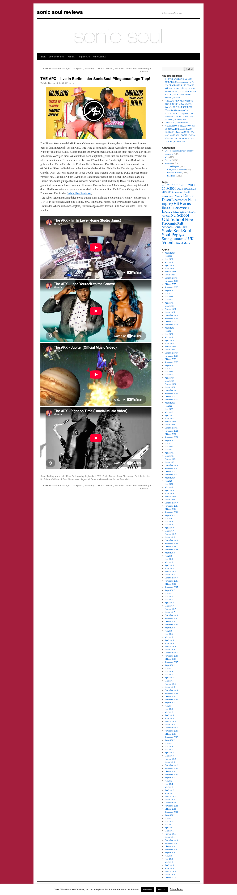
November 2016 (171, 618)
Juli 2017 (168, 593)
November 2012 (171, 768)
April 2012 (169, 790)
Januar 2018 (170, 574)
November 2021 (171, 430)
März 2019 (169, 530)
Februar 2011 (170, 833)
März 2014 (169, 718)
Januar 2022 (170, 424)
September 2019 (171, 512)
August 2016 (170, 627)
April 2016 (169, 640)
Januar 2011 (170, 836)
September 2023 (171, 362)
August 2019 (170, 515)
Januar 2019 (170, 537)
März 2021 (169, 455)
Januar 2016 (170, 649)
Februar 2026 (170, 271)
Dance (112, 475)
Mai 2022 (169, 412)
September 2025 (171, 287)
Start (43, 56)
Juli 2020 (168, 480)
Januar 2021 (170, 462)
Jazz (174, 211)
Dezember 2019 (171, 502)
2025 (170, 192)
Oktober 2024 (170, 321)
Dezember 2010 (171, 840)
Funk (136, 475)
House (166, 207)
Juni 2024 (169, 334)
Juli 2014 (168, 705)
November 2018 (171, 543)
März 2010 (169, 868)
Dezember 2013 (171, 727)
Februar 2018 (170, 571)
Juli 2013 (168, 743)
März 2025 (169, 305)
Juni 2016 (169, 633)
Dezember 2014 (171, 690)
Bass (181, 192)
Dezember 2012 (171, 765)
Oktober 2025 (170, 284)
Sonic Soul (172, 230)
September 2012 (171, 774)
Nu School (45, 479)
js (73, 82)
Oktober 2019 (170, 508)
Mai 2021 (169, 449)
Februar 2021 (170, 458)
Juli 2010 (168, 855)
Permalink (125, 479)
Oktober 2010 (170, 846)
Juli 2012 (168, 780)
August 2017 (170, 590)
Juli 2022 (168, 405)
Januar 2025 (170, 312)
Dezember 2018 (171, 540)
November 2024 (171, 318)
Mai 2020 (169, 487)
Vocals (71, 479)
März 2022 (169, 418)
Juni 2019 (169, 521)
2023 (193, 189)
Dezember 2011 (171, 802)
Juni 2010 (169, 858)
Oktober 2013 (170, 733)
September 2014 (171, 699)
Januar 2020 (170, 499)
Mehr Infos (176, 889)
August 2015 (170, 665)
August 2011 (170, 815)
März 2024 (169, 343)
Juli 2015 (168, 668)
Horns (185, 203)
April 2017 (169, 602)
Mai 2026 (169, 262)
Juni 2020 (169, 483)
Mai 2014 (169, 712)
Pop (164, 223)
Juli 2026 (168, 255)
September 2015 (171, 662)
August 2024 (170, 327)
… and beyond (173, 166)
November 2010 (171, 843)
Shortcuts (171, 175)
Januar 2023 (170, 387)
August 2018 (170, 552)
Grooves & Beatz (174, 172)
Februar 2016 (170, 646)
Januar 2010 (170, 874)
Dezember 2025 (171, 277)
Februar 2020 (170, 496)
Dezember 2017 (171, 577)
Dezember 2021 (171, 427)
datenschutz (99, 56)
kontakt (71, 56)
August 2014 (170, 702)
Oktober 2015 (170, 658)
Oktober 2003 (170, 877)
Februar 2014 (170, 721)
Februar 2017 (170, 608)
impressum (84, 56)
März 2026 (169, 268)
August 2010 (170, 852)
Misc (68, 475)
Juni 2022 (169, 408)
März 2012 (169, 793)
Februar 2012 (170, 796)
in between (179, 207)
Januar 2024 (170, 349)
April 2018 (169, 565)
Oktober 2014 (170, 696)
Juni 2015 (169, 671)
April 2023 (169, 377)
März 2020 (169, 493)
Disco (119, 475)
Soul (65, 479)
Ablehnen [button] (162, 889)
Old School (56, 479)
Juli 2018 (168, 555)
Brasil (187, 192)
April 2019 (169, 527)
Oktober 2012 (170, 771)
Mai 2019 (169, 524)
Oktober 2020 (170, 471)
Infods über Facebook (79, 193)
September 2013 (171, 737)
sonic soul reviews (60, 11)
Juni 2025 (169, 296)
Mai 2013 (169, 749)
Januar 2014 (170, 724)
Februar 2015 (170, 683)
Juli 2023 (168, 368)
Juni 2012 (169, 783)
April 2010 (169, 865)
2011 (164, 185)
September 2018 (171, 549)
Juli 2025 (168, 293)
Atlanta (176, 192)
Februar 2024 (170, 346)
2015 (170, 185)
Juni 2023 (169, 371)
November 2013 (171, 730)
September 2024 (171, 324)
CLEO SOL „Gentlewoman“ (176, 122)
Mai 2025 (169, 299)
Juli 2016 (168, 630)
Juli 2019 (168, 518)
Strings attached (175, 238)
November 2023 (171, 355)
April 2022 (169, 415)
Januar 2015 (170, 687)
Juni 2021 (169, 446)
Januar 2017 (170, 612)
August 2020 (170, 477)
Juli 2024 (168, 330)
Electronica (128, 475)
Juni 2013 (169, 746)
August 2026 (170, 252)
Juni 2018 (169, 558)
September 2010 (171, 849)
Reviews (76, 475)
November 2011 (171, 805)
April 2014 (169, 715)
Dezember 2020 (171, 465)
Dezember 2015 (171, 652)
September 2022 (171, 399)
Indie (142, 475)
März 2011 (169, 830)
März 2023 (169, 380)
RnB (180, 223)
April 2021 (169, 452)
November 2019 (171, 505)
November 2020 (171, 468)
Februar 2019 (170, 533)
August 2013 (170, 740)
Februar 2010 (170, 871)
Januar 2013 (170, 761)
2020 (172, 188)
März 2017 (169, 605)
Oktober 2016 (170, 621)
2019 (99, 475)
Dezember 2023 (171, 352)
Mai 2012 (169, 786)
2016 (177, 185)
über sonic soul (56, 56)
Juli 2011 (168, 818)
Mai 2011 (169, 824)
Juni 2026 (169, 259)
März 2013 (169, 755)
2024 (164, 192)
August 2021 (170, 440)
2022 (187, 188)
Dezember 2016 (171, 615)
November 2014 (171, 693)
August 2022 (170, 402)
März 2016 (169, 643)
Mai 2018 (169, 562)
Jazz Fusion (187, 211)
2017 (184, 185)
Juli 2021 (168, 443)
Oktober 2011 (170, 808)
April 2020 (169, 490)
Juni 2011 (169, 821)
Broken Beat (167, 196)
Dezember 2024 (171, 315)
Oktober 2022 (170, 396)
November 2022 (171, 393)
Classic (178, 196)
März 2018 (169, 568)
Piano (189, 219)
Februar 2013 (170, 758)
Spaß (181, 235)
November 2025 (171, 280)
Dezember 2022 (171, 390)
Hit (176, 203)
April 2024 (169, 340)
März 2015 (169, 680)
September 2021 (171, 437)
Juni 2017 (169, 596)
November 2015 (171, 655)
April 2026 (169, 265)
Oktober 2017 (170, 583)
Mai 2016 (169, 637)
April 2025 (169, 302)
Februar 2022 (170, 421)
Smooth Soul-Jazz (174, 226)
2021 (180, 188)
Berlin (105, 475)
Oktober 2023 (170, 359)
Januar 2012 (170, 799)
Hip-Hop (167, 203)
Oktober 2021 (170, 433)
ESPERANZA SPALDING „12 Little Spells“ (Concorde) (67, 68)
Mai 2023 (169, 374)
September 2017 (171, 587)
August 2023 (170, 365)
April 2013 (169, 752)
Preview (168, 160)
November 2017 (171, 580)
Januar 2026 (170, 274)
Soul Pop (170, 234)
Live (148, 475)
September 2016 (171, 624)
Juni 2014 (169, 708)
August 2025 (170, 290)
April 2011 (169, 827)
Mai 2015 (169, 674)
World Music (183, 243)
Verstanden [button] (147, 889)
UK (191, 238)
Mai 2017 (169, 599)
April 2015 (169, 677)
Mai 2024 (169, 337)
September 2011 (171, 811)
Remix (172, 223)
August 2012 (170, 777)
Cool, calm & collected (176, 169)
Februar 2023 (170, 384)
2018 (191, 185)
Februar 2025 (170, 309)
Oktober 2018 (170, 546)
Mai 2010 (169, 861)
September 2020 (171, 474)
